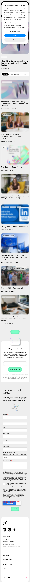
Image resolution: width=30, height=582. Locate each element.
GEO (4, 147)
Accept (15, 35)
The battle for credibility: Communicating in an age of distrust (11, 136)
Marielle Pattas (5, 141)
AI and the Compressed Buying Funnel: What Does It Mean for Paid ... (14, 63)
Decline (15, 39)
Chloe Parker (4, 201)
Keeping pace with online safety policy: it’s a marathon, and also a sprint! (13, 319)
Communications (15, 74)
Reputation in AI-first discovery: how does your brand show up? (15, 197)
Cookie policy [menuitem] (6, 539)
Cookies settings (15, 31)
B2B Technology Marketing (20, 268)
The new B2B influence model (12, 288)
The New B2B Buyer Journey (12, 167)
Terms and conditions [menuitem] (8, 544)
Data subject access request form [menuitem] (11, 546)
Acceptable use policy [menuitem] (8, 541)
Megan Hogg (4, 324)
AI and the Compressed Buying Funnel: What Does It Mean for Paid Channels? (14, 104)
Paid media (13, 206)
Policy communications (8, 235)
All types (5, 74)
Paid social (5, 206)
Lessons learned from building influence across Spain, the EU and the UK (14, 257)
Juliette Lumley (5, 68)
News (24, 74)
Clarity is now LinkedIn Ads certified (14, 227)
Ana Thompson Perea (6, 262)
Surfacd (9, 268)
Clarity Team (4, 170)
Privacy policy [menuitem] (6, 536)
